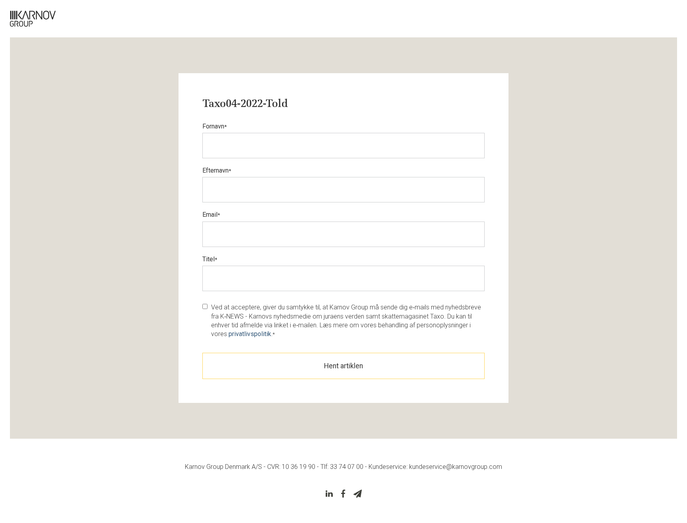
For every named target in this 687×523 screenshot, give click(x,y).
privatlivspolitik (250, 334)
